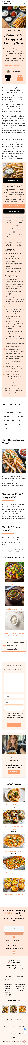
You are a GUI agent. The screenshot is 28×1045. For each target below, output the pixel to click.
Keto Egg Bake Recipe (14, 873)
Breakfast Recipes (7, 981)
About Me (10, 1019)
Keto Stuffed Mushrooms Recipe (14, 827)
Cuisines (16, 65)
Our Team (18, 1019)
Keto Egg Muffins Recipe (14, 894)
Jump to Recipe (8, 77)
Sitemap (14, 1037)
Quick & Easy (20, 986)
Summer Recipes (20, 984)
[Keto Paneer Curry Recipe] (14, 841)
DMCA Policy (9, 1033)
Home (10, 30)
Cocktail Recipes (7, 991)
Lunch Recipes (8, 984)
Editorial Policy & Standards (14, 1026)
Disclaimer (19, 1033)
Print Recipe (19, 77)
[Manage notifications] (24, 1041)
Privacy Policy (14, 1023)
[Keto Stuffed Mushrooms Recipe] (14, 817)
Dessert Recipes (7, 987)
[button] (20, 2)
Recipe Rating (9, 669)
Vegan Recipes (20, 988)
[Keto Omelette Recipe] (14, 795)
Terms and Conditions (14, 1030)
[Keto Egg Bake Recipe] (14, 863)
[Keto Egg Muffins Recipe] (14, 885)
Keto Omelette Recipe (14, 805)
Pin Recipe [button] (15, 211)
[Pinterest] (14, 952)
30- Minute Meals (20, 981)
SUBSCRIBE (14, 932)
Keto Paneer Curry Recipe (14, 851)
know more (14, 772)
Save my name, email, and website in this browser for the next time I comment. (15, 715)
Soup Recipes (7, 995)
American (16, 30)
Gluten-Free (20, 990)
